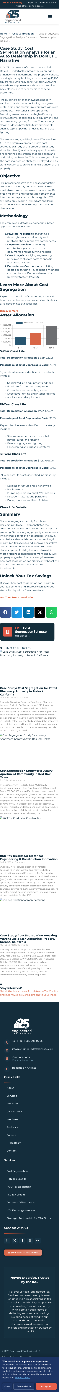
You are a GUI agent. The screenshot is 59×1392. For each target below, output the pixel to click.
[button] (50, 16)
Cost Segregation (23, 33)
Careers (11, 1135)
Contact (11, 1150)
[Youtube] (38, 1241)
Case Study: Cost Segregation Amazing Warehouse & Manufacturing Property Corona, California (28, 939)
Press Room (14, 1142)
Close (7, 1386)
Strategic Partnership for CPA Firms (29, 1218)
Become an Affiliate (24, 1067)
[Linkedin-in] (7, 1241)
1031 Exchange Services (21, 1210)
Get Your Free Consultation (17, 597)
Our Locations (21, 1057)
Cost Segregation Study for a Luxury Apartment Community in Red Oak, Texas (26, 774)
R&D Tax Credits (16, 1178)
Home (4, 33)
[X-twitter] (15, 1241)
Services (12, 1095)
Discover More (9, 310)
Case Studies (14, 1111)
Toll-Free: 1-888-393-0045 (27, 1040)
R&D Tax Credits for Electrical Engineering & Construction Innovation (29, 857)
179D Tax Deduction (19, 1186)
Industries (13, 1103)
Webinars (12, 1119)
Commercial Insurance (20, 1202)
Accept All (46, 1386)
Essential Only (24, 1386)
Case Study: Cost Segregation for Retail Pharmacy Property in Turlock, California (28, 691)
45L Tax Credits (16, 1194)
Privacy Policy (22, 1377)
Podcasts (12, 1127)
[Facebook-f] (22, 1241)
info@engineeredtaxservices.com (33, 1049)
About (10, 1087)
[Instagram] (30, 1241)
